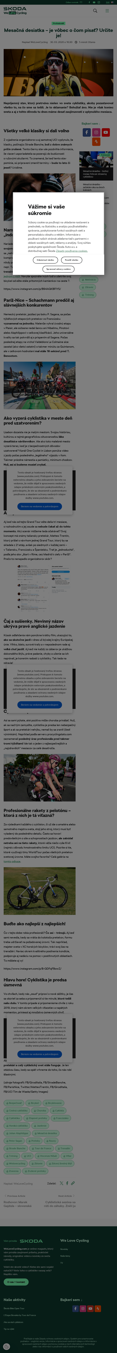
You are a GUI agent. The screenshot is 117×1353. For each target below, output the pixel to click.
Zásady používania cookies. (72, 250)
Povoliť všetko (71, 260)
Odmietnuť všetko (45, 260)
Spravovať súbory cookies (58, 269)
